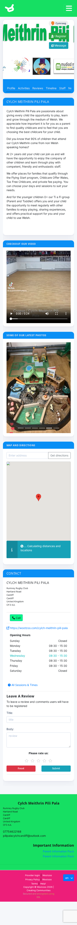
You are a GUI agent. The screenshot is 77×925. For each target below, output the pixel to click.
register (60, 36)
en (67, 877)
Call (18, 618)
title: (10, 712)
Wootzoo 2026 (45, 887)
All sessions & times (24, 685)
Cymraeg (60, 23)
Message (60, 45)
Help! (43, 883)
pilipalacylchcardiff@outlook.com (24, 835)
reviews (37, 88)
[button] (11, 387)
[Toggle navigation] (69, 8)
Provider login (32, 875)
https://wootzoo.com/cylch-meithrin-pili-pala (38, 628)
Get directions (59, 455)
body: (10, 729)
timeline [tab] (52, 88)
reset (21, 768)
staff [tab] (62, 88)
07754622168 (12, 831)
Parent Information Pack (58, 851)
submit (56, 768)
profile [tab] (11, 88)
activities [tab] (24, 88)
